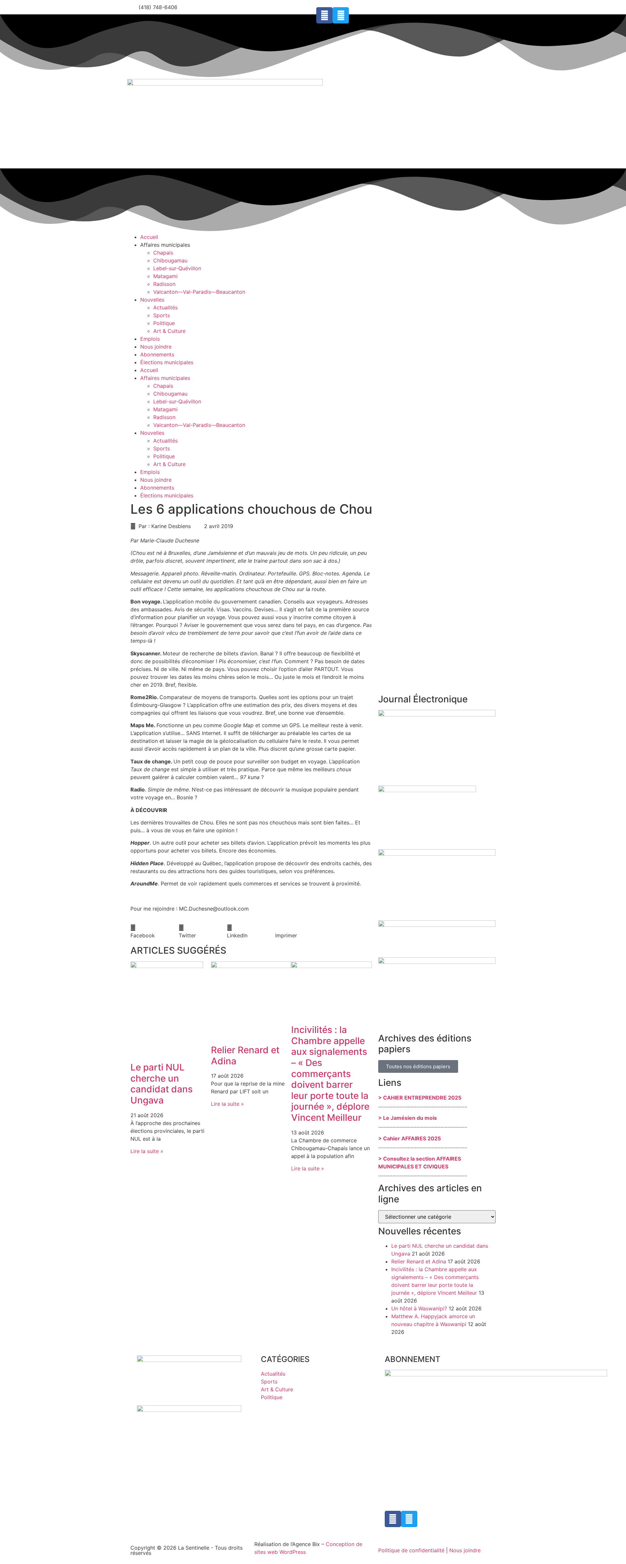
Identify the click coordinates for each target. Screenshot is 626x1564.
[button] (154, 931)
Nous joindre (155, 346)
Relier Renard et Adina (245, 1055)
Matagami (165, 276)
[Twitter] (341, 15)
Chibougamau (170, 260)
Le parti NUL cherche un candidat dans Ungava (161, 1084)
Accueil (149, 237)
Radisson (164, 284)
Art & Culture (169, 331)
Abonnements (157, 354)
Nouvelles (152, 299)
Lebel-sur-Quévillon (177, 268)
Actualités (165, 307)
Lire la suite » (146, 1151)
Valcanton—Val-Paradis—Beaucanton (199, 292)
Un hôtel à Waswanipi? (419, 1308)
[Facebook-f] (324, 15)
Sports (161, 315)
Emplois (150, 339)
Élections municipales (166, 362)
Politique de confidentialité (411, 1550)
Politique (164, 323)
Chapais (163, 252)
